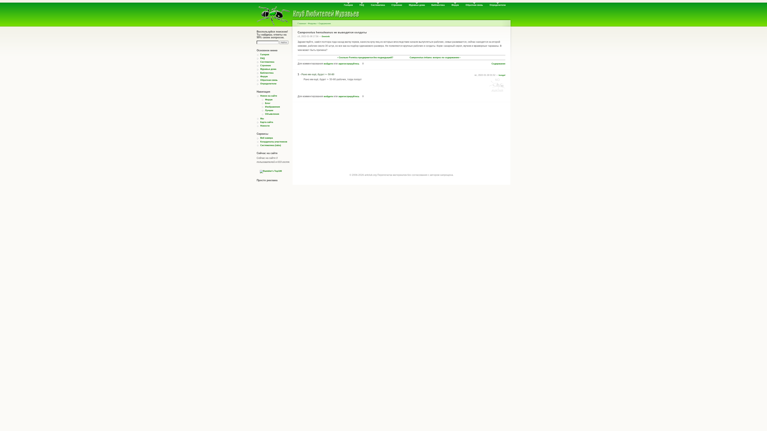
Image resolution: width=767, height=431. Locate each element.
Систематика (378, 5)
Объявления (272, 114)
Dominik (326, 36)
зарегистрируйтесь (348, 63)
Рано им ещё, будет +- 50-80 (317, 74)
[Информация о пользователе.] (497, 92)
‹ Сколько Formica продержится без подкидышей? (365, 57)
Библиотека (438, 5)
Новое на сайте (268, 96)
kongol (502, 75)
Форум (455, 5)
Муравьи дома (417, 5)
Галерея (348, 5)
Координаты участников (273, 141)
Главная (302, 23)
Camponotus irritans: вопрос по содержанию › (435, 57)
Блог (267, 103)
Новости (265, 126)
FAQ (362, 5)
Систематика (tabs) (270, 145)
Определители (498, 5)
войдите (328, 63)
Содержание (325, 23)
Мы (262, 118)
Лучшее (269, 110)
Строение (396, 5)
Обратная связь (474, 5)
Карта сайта (266, 122)
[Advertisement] (401, 134)
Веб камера (266, 138)
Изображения (272, 107)
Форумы (312, 23)
